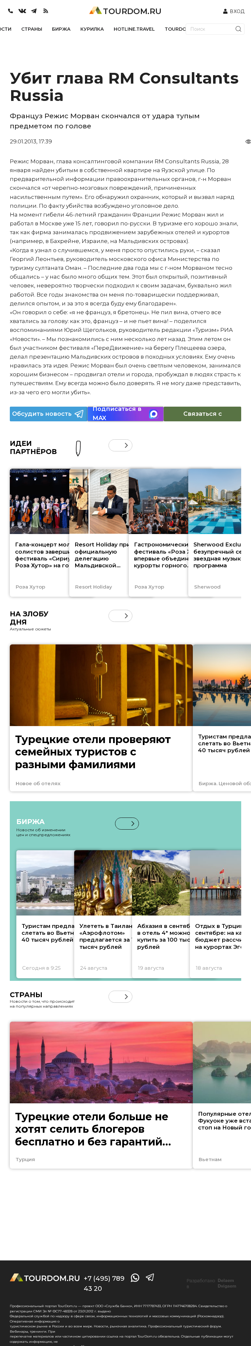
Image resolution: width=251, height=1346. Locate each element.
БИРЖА (61, 29)
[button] (114, 445)
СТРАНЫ (31, 29)
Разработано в (211, 1283)
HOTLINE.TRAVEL (134, 29)
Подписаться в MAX (117, 414)
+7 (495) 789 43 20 (104, 1283)
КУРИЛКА (92, 29)
